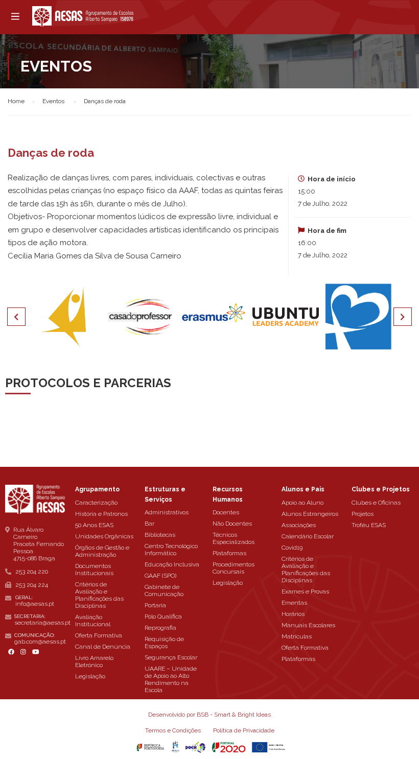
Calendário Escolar (308, 536)
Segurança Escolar (171, 657)
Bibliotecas (160, 534)
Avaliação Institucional (92, 620)
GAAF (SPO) (160, 575)
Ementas (294, 602)
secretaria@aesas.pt (42, 622)
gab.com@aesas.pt (40, 641)
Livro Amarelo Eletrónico (94, 661)
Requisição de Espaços (164, 642)
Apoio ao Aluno (302, 502)
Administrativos (167, 512)
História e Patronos (101, 513)
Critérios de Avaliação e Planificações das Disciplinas (99, 595)
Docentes (226, 512)
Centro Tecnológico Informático (171, 549)
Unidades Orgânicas (104, 536)
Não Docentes (232, 523)
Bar (149, 523)
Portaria (155, 605)
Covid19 (292, 547)
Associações (299, 525)
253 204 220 (31, 571)
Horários (293, 614)
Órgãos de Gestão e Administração (102, 551)
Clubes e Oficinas (376, 502)
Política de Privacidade (243, 730)
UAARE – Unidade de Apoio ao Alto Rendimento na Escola (171, 679)
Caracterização (96, 502)
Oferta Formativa (98, 635)
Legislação (90, 676)
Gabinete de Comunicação (164, 590)
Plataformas (229, 553)
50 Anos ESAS (94, 525)
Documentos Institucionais (94, 569)
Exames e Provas (305, 591)
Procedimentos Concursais (233, 568)
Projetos (363, 513)
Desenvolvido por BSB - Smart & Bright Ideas (209, 714)
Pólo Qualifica (163, 616)
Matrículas (297, 636)
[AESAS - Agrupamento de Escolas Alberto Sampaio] (82, 16)
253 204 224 (31, 584)
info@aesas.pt (34, 603)
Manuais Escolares (308, 625)
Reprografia (160, 627)
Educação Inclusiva (172, 564)
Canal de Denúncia (102, 646)
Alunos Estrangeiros (310, 513)
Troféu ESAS (369, 525)
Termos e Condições (173, 730)
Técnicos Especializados (233, 538)
